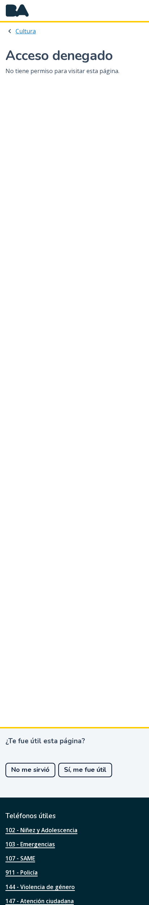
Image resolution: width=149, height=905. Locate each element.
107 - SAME (20, 858)
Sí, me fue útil (85, 769)
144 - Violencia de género (40, 887)
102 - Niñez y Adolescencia (41, 830)
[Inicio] (17, 10)
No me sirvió (30, 769)
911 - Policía (21, 872)
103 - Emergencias (30, 844)
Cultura (26, 31)
